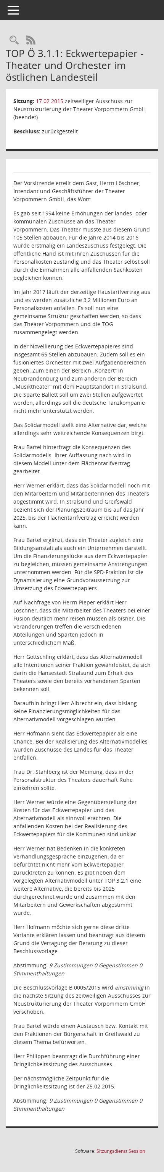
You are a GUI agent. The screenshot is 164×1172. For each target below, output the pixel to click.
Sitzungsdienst (120, 1151)
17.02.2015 (49, 101)
